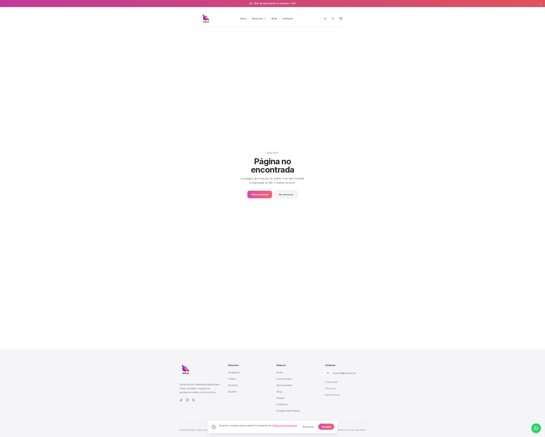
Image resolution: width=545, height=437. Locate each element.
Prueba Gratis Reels (288, 410)
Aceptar (326, 426)
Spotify (232, 391)
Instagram (234, 372)
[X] (193, 400)
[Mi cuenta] (333, 18)
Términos (330, 388)
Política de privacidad (284, 425)
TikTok (231, 378)
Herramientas (284, 385)
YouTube (233, 385)
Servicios (257, 18)
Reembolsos (332, 394)
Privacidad (331, 382)
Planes (281, 398)
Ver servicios (285, 194)
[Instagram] (187, 400)
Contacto (287, 18)
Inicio (243, 18)
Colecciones (284, 378)
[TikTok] (181, 400)
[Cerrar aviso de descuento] (541, 3)
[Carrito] (341, 18)
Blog (274, 18)
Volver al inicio (259, 194)
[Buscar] (325, 18)
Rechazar (308, 426)
